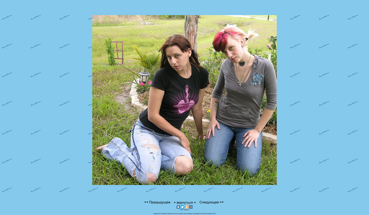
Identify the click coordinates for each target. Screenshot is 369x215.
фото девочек (184, 209)
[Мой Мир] (191, 207)
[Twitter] (182, 207)
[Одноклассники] (186, 207)
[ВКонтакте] (178, 207)
